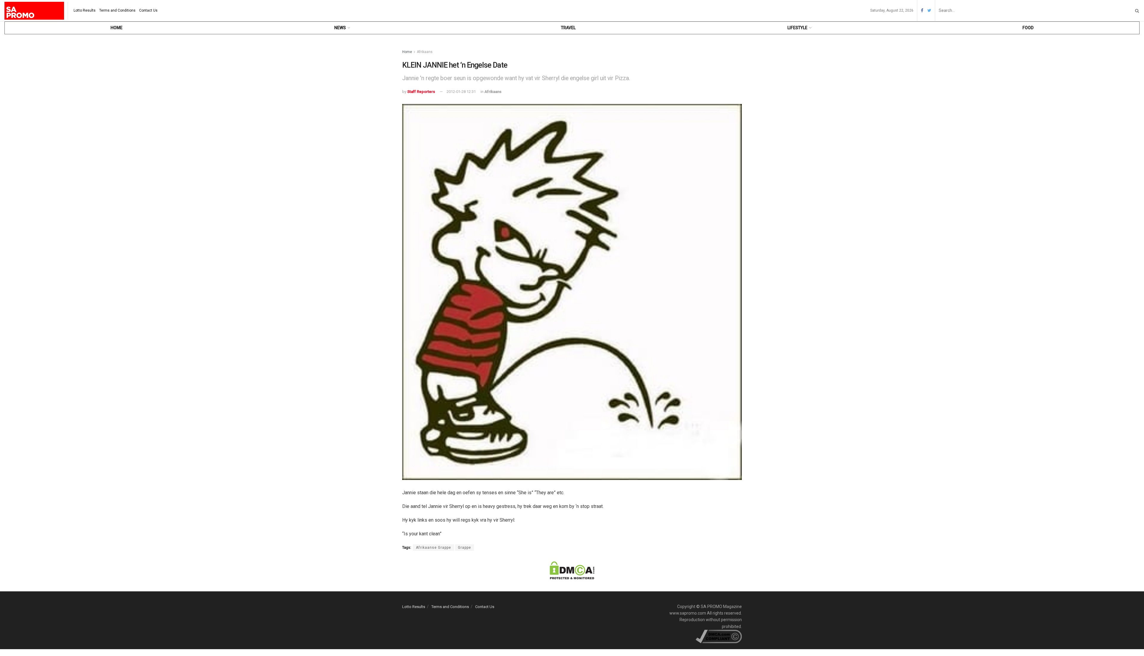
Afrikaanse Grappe (433, 547)
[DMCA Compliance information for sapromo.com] (719, 636)
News (340, 27)
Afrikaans (425, 52)
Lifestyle (797, 27)
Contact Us (148, 10)
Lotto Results (85, 10)
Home (116, 27)
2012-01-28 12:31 (461, 91)
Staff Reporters (421, 91)
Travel (568, 27)
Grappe (464, 547)
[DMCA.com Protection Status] (572, 570)
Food (1027, 27)
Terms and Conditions (117, 10)
